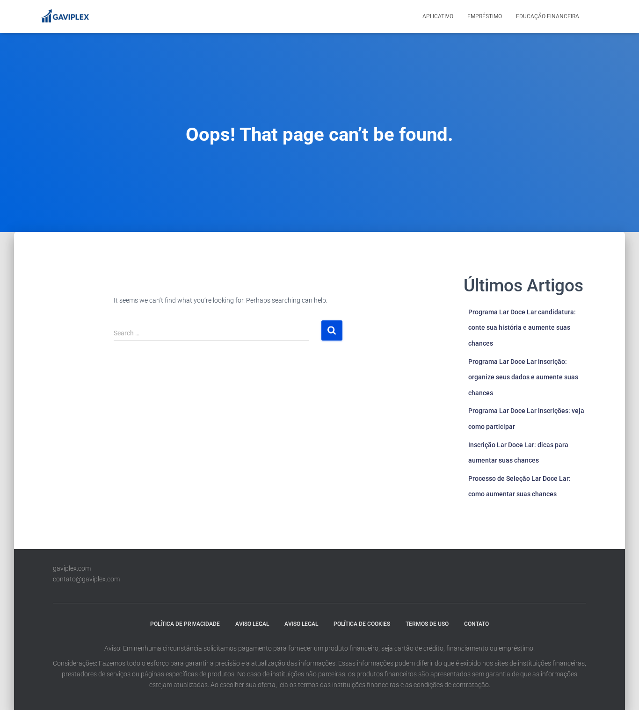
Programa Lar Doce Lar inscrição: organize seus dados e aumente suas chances (523, 377)
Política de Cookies (362, 624)
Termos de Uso (427, 624)
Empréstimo (484, 16)
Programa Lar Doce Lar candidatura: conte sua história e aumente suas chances (522, 327)
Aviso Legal (252, 624)
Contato (476, 624)
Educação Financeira (547, 16)
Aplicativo (437, 16)
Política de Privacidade (185, 624)
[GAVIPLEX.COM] (64, 16)
